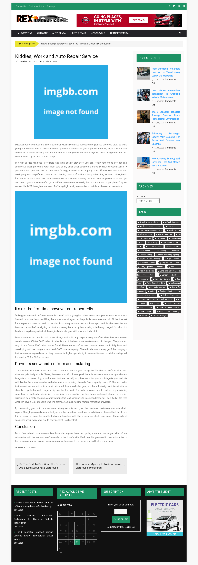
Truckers (143, 316)
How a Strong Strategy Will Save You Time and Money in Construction (166, 162)
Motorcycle (97, 33)
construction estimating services (159, 251)
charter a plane (155, 247)
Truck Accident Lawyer (169, 307)
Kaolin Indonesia (147, 271)
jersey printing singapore (151, 267)
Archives (141, 196)
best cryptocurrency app (151, 230)
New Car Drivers (162, 279)
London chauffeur (170, 275)
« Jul (59, 552)
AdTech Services (172, 222)
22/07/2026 (159, 80)
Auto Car (42, 33)
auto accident (173, 226)
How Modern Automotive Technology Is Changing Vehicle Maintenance (166, 94)
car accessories (165, 234)
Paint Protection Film (156, 283)
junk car (175, 267)
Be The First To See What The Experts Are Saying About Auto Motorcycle (42, 466)
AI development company (150, 226)
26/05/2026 (159, 148)
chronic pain (173, 247)
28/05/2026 (159, 123)
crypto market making (150, 259)
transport (156, 303)
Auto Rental (59, 33)
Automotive (25, 33)
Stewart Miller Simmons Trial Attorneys (156, 299)
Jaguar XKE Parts (170, 263)
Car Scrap (153, 243)
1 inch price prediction (149, 222)
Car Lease (161, 238)
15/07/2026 (159, 101)
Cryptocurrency (146, 255)
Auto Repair (79, 33)
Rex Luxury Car (127, 527)
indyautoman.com (147, 263)
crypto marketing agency (168, 255)
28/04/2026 (159, 169)
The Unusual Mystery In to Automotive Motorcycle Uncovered (98, 466)
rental (152, 291)
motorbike (144, 279)
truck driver (145, 311)
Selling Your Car (171, 295)
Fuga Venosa (173, 259)
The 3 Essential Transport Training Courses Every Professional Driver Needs (166, 115)
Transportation (119, 33)
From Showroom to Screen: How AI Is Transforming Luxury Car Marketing (166, 72)
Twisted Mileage (159, 316)
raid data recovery (158, 287)
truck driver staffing (169, 311)
